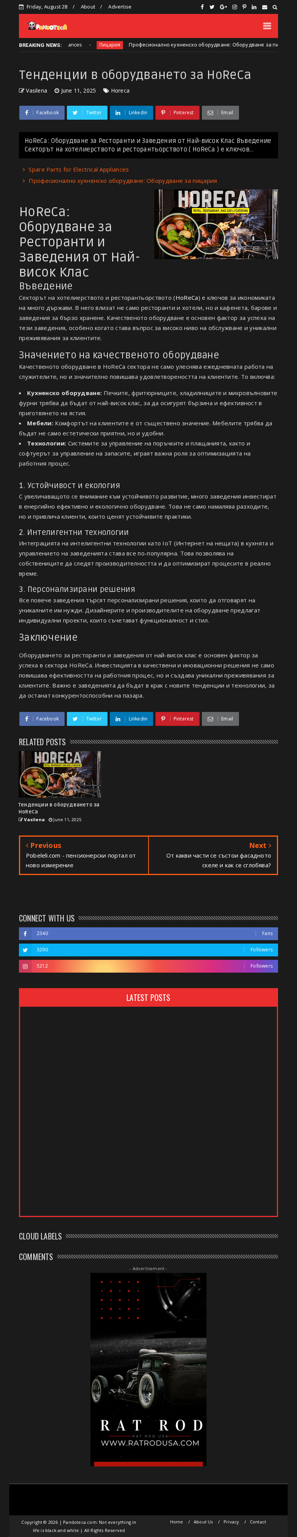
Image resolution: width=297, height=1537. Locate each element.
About (88, 6)
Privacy (231, 1522)
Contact (258, 1522)
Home (176, 1522)
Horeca (120, 90)
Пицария (87, 44)
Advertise (119, 6)
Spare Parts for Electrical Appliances (79, 169)
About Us (203, 1522)
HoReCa (187, 297)
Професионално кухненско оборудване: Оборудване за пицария (188, 44)
